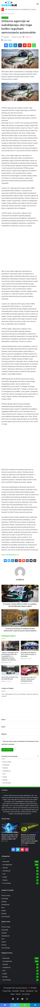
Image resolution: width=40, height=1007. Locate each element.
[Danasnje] (9, 3)
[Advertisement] (20, 249)
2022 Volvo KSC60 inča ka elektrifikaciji (9, 678)
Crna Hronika (7, 783)
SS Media (33, 988)
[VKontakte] (27, 560)
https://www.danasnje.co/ (10, 555)
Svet (4, 774)
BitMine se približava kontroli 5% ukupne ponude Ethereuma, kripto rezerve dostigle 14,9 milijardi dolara (29, 839)
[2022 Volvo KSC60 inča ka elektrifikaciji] (10, 670)
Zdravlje (5, 768)
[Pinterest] (20, 560)
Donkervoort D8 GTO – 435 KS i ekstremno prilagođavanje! (29, 679)
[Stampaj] (34, 560)
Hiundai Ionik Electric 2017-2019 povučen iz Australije (28, 654)
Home (5, 13)
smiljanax (6, 37)
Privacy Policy (7, 762)
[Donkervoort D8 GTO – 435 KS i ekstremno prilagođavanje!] (30, 670)
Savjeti (5, 777)
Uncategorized (7, 864)
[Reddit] (23, 560)
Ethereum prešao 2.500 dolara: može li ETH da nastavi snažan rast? (9, 837)
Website (4, 734)
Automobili (11, 13)
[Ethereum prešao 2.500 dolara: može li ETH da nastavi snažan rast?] (10, 828)
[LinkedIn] (12, 560)
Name (3, 719)
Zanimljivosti (6, 771)
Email (3, 727)
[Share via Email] (31, 560)
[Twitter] (8, 560)
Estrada (5, 780)
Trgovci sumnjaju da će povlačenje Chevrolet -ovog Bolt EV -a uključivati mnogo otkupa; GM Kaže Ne (9, 656)
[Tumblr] (16, 560)
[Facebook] (5, 560)
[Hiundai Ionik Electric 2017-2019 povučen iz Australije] (30, 646)
